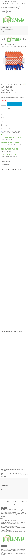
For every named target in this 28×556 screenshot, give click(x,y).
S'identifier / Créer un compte (7, 29)
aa (1, 124)
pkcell (2, 117)
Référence (3, 94)
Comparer (11, 108)
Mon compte (4, 489)
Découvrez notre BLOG (6, 27)
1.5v (2, 121)
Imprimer (5, 108)
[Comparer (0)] (25, 34)
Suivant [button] (23, 61)
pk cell (2, 118)
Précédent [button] (4, 61)
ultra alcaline (4, 125)
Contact (2, 31)
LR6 (2, 120)
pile (2, 116)
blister (2, 126)
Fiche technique (6, 164)
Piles (2, 114)
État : (11, 94)
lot (1, 113)
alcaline (2, 122)
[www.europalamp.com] (14, 39)
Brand (4, 167)
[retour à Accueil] (1, 44)
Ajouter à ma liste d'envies (7, 128)
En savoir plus (6, 161)
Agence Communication (22, 501)
